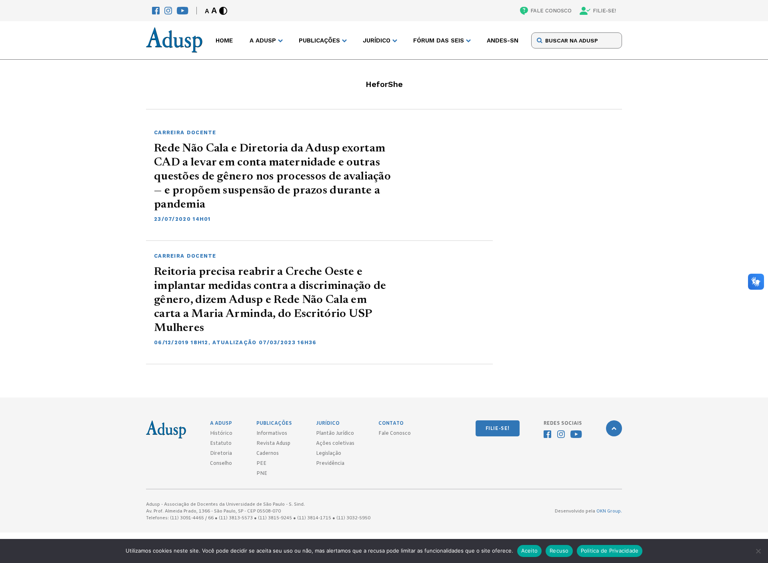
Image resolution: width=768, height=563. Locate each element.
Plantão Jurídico (335, 433)
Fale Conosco (394, 433)
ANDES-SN (502, 40)
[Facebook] (156, 10)
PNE (261, 473)
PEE (261, 463)
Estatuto (221, 443)
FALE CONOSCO (551, 11)
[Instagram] (168, 10)
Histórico (221, 433)
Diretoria (221, 453)
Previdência (330, 463)
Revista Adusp (273, 443)
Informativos (271, 433)
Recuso (559, 550)
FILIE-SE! (604, 11)
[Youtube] (182, 10)
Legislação (328, 453)
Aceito (529, 550)
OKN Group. (609, 511)
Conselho (221, 463)
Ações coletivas (335, 443)
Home (224, 40)
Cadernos (267, 453)
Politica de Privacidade (610, 550)
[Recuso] (758, 551)
